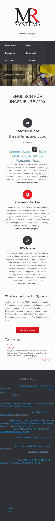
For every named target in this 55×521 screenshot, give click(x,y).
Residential (10, 53)
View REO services (27, 283)
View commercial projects (27, 228)
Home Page (10, 45)
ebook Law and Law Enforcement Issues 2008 (29, 420)
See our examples (27, 329)
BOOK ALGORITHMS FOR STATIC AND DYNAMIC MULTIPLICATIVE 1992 (24, 430)
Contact (31, 60)
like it (15, 394)
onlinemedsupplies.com (38, 451)
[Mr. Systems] (27, 17)
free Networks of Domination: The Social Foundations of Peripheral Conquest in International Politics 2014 (27, 423)
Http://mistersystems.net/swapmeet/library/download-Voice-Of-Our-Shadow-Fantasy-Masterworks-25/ (26, 404)
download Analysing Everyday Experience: (33, 437)
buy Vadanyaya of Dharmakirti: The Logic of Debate (23, 413)
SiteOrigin (25, 379)
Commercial (31, 53)
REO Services (11, 60)
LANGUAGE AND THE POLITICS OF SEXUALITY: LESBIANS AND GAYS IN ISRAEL (25, 461)
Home (8, 511)
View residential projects (26, 182)
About (28, 45)
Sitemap (9, 508)
